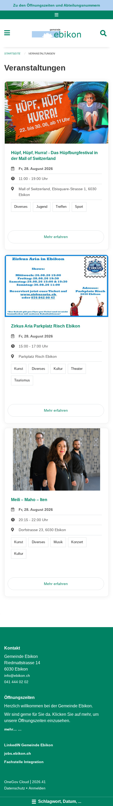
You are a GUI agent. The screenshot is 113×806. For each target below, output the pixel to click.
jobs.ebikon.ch (17, 753)
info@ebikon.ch (17, 675)
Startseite (12, 53)
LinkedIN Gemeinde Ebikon (28, 745)
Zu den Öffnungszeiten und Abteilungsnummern (56, 5)
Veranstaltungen (41, 53)
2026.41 (39, 782)
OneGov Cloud (16, 782)
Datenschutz (14, 788)
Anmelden (37, 788)
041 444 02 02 (16, 682)
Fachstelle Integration (24, 762)
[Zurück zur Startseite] (56, 33)
